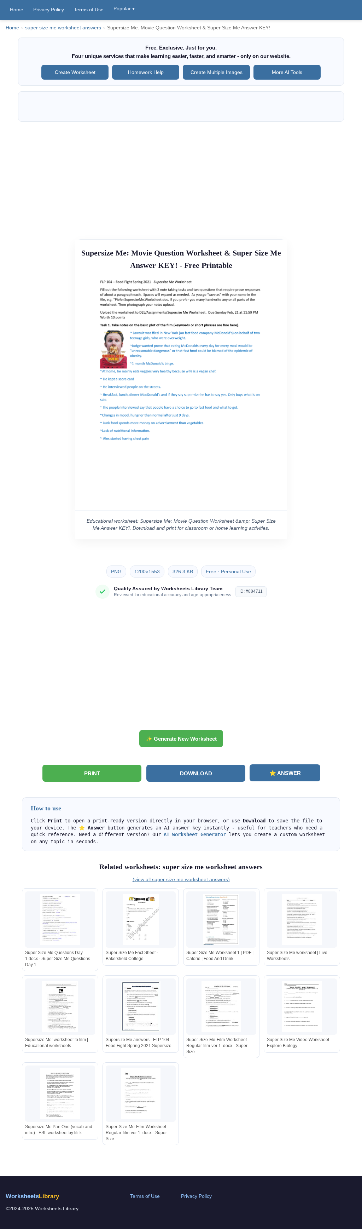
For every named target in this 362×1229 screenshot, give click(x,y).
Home (16, 9)
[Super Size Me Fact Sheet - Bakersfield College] (141, 919)
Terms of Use (89, 9)
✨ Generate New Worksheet (181, 739)
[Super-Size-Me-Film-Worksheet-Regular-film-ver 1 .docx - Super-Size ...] (221, 1006)
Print (92, 773)
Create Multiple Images (217, 72)
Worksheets (32, 1196)
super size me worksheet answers (63, 27)
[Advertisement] (181, 176)
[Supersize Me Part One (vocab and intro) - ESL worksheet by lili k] (60, 1093)
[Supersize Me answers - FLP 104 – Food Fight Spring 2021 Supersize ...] (141, 1006)
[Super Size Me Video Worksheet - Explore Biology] (302, 1006)
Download (196, 773)
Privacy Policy (48, 9)
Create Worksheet (75, 72)
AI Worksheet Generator (195, 834)
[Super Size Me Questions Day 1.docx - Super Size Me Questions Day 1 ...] (60, 919)
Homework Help (146, 72)
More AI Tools (287, 72)
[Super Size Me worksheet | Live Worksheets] (302, 919)
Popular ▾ (124, 8)
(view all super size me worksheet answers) (181, 879)
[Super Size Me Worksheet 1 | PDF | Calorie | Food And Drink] (221, 919)
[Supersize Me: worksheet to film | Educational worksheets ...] (60, 1006)
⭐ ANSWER (285, 773)
